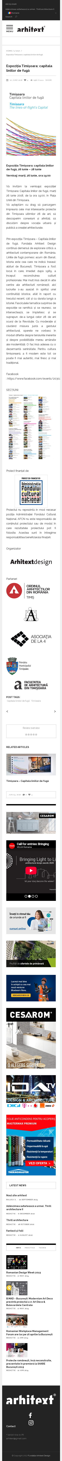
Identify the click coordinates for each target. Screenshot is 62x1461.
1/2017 (17, 51)
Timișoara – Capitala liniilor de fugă (27, 781)
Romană (15, 13)
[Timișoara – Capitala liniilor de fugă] (31, 765)
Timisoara (36, 701)
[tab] (18, 1248)
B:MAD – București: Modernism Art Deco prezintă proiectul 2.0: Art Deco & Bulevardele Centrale (29, 1301)
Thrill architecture (13, 9)
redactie (11, 1214)
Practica (30, 1248)
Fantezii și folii (14, 1230)
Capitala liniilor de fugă (18, 701)
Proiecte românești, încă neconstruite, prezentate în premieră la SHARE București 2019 (29, 1363)
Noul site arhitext (16, 1195)
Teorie (42, 1248)
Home (9, 51)
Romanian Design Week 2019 (23, 1272)
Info (18, 1248)
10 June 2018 (16, 80)
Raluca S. (11, 1199)
